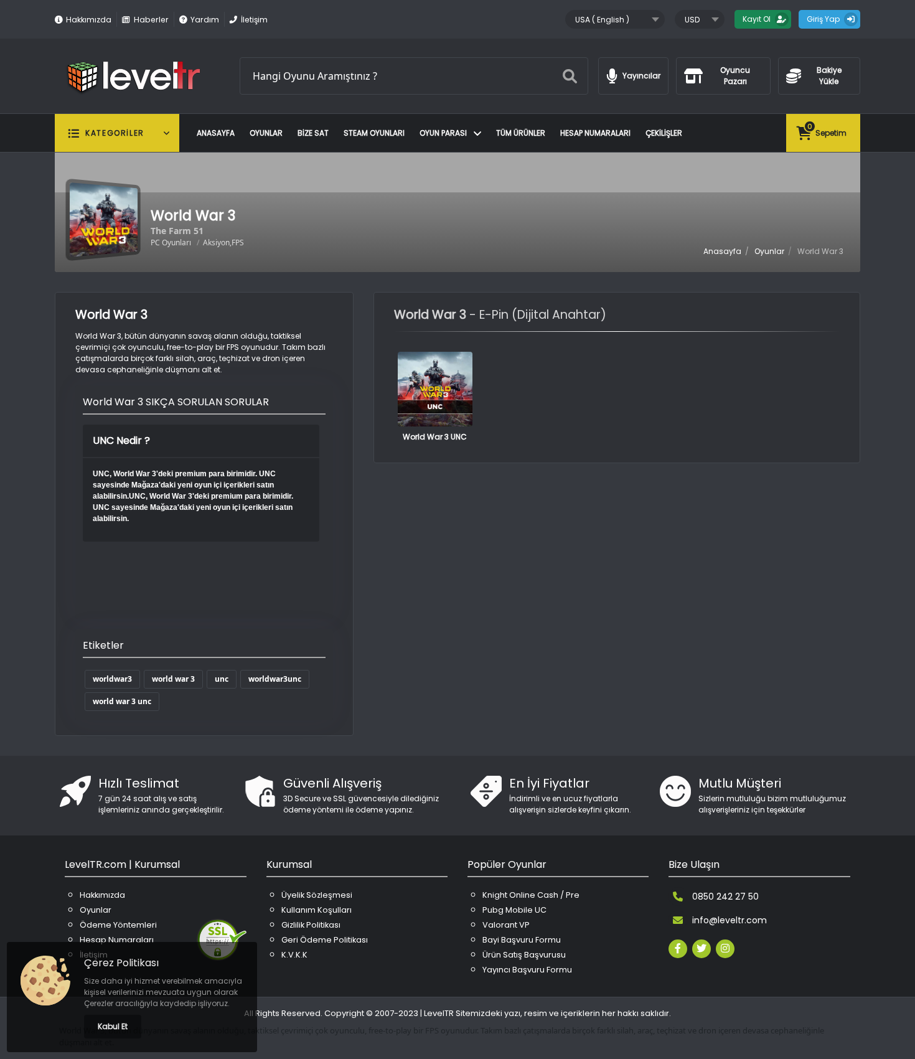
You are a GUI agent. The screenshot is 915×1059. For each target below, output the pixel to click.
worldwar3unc (274, 679)
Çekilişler (663, 133)
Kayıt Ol (757, 19)
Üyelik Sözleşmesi (316, 895)
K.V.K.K (294, 954)
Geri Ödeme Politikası (324, 939)
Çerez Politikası (121, 963)
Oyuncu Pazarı (735, 76)
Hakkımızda (88, 19)
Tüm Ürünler (520, 133)
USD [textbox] (692, 19)
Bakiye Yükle (829, 76)
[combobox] (615, 19)
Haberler (151, 19)
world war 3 (173, 679)
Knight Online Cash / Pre (531, 895)
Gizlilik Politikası (310, 925)
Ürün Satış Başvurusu (524, 954)
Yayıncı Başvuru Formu (527, 969)
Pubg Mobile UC (514, 910)
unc (221, 679)
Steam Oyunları (374, 133)
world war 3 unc (122, 701)
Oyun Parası (444, 133)
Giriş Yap (823, 19)
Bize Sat (313, 133)
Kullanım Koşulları (316, 910)
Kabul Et (113, 1026)
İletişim (254, 19)
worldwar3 (112, 679)
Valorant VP (506, 925)
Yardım (204, 19)
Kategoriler (114, 133)
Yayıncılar (641, 75)
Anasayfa (216, 133)
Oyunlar (266, 133)
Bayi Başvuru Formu (521, 939)
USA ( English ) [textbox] (602, 19)
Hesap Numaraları (595, 133)
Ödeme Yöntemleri (118, 925)
